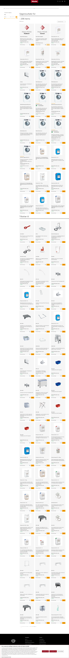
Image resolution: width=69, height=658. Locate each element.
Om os (26, 639)
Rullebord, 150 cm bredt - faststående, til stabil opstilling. (42, 573)
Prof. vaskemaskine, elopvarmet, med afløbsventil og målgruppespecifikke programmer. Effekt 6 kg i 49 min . (56, 85)
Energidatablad (40, 105)
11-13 (34, 626)
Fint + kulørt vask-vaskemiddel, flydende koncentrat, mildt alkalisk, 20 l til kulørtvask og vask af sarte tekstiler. (42, 505)
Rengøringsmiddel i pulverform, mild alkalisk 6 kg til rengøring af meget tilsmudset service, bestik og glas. (57, 62)
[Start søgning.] (58, 1)
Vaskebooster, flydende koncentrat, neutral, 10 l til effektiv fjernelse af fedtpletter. (57, 482)
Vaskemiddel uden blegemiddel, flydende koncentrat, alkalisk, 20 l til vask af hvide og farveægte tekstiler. (42, 483)
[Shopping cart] (65, 1)
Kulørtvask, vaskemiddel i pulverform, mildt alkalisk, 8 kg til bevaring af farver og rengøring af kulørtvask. (42, 460)
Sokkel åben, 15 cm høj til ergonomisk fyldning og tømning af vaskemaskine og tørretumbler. (26, 326)
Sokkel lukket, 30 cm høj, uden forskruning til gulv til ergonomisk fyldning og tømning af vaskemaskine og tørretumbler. (26, 349)
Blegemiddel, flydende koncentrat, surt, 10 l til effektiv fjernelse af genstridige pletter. (42, 208)
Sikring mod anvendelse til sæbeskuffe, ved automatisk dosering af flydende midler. (42, 349)
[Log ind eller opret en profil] (60, 1)
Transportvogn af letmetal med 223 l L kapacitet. (41, 617)
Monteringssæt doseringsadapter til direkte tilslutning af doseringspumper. (26, 282)
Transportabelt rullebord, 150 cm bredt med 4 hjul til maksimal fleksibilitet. (42, 595)
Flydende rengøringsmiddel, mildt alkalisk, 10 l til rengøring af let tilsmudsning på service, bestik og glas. (26, 62)
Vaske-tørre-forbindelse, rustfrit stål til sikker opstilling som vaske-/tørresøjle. (42, 326)
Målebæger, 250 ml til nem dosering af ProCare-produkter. (57, 259)
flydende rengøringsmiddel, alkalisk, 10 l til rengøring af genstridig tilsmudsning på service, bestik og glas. (57, 39)
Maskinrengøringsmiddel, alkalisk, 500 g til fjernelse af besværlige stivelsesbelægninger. (57, 460)
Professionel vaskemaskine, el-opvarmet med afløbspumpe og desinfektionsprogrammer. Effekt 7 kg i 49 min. (26, 161)
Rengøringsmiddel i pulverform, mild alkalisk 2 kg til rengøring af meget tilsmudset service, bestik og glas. (42, 62)
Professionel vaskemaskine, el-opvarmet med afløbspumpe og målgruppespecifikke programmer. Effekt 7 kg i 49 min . (57, 135)
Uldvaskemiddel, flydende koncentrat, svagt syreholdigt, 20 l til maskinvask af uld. (42, 437)
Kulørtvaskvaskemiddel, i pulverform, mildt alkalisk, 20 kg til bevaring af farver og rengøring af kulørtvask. (26, 528)
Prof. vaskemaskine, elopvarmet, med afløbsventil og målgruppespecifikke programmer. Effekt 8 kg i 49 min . (41, 85)
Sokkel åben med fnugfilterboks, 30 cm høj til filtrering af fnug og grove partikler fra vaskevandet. (42, 528)
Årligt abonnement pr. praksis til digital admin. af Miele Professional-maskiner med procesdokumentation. (26, 39)
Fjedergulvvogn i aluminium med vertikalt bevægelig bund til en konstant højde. (42, 393)
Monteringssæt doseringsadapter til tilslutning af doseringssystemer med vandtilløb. (56, 304)
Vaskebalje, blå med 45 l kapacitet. (57, 391)
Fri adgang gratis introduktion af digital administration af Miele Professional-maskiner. (41, 39)
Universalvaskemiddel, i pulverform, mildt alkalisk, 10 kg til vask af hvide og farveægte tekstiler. (42, 186)
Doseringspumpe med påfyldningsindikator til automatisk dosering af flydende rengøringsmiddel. (58, 237)
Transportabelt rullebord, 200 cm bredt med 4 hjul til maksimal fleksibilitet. (57, 573)
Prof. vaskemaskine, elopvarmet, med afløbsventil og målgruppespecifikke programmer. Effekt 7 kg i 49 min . (41, 109)
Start (4, 8)
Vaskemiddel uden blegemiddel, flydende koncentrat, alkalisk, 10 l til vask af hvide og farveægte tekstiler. (26, 505)
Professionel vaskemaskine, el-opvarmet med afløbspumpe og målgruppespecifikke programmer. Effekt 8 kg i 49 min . (26, 134)
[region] (34, 651)
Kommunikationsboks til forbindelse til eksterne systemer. (26, 84)
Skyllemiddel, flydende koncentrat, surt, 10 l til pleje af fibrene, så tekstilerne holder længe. (57, 160)
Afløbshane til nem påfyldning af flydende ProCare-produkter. (42, 259)
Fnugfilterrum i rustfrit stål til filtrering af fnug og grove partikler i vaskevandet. (57, 349)
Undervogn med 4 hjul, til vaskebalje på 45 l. (26, 392)
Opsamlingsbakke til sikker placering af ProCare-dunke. (41, 236)
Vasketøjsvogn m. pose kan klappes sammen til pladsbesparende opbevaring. (42, 415)
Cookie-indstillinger (60, 651)
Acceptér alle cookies (45, 651)
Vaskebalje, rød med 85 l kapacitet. (57, 413)
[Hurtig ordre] (62, 1)
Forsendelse (41, 639)
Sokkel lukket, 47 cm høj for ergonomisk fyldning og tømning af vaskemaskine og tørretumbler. (26, 415)
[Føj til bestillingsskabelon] (30, 45)
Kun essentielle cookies (53, 651)
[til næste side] (36, 626)
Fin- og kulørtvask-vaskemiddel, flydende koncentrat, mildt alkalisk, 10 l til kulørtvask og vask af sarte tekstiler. (26, 551)
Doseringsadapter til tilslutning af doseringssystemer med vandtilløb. (41, 371)
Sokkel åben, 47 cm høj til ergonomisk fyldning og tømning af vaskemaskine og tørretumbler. (57, 595)
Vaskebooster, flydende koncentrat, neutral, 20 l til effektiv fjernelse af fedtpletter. (57, 550)
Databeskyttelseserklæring (29, 642)
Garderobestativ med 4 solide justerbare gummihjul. (26, 573)
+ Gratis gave (38, 112)
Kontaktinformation (42, 642)
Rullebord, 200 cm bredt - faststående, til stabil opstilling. (26, 595)
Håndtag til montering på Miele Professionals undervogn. (42, 303)
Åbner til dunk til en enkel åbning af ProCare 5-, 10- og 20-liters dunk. (26, 236)
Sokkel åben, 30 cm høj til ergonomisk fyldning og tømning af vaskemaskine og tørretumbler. (26, 618)
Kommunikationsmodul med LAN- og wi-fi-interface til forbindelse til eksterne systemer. (57, 505)
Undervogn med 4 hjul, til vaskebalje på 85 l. (57, 281)
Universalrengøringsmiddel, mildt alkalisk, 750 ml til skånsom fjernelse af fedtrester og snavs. (57, 618)
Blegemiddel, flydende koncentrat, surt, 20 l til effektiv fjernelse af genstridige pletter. (57, 186)
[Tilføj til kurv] (32, 45)
